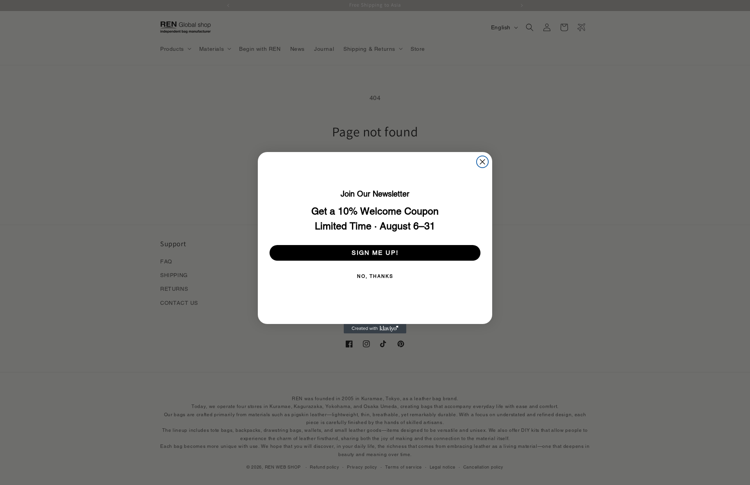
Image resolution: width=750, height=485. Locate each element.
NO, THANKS (375, 276)
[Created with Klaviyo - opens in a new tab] (375, 328)
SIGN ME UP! (375, 252)
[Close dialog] (482, 162)
